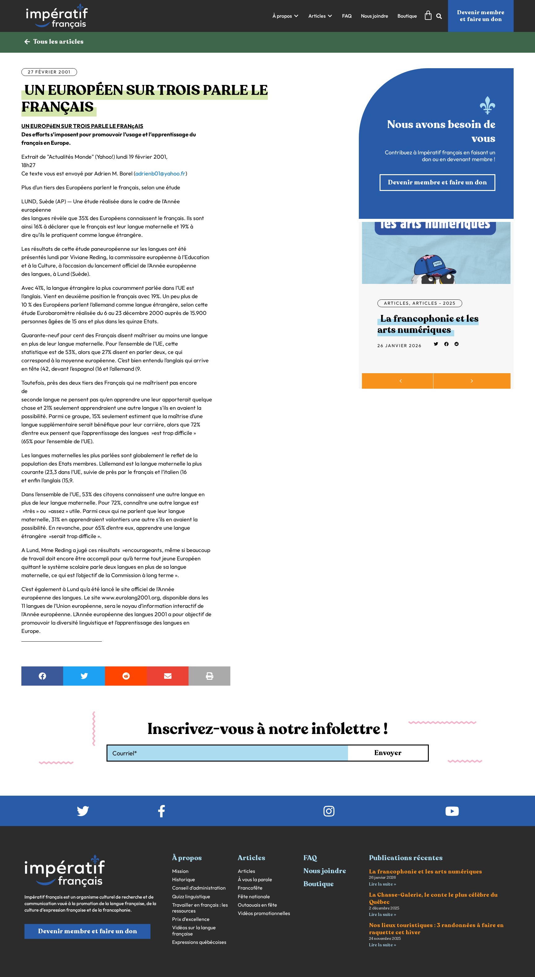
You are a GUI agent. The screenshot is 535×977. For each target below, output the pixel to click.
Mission (180, 871)
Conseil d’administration (199, 888)
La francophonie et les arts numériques (428, 324)
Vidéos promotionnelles (264, 913)
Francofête (250, 888)
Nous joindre (324, 871)
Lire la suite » (382, 884)
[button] (285, 16)
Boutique (318, 884)
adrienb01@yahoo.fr (160, 173)
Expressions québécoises (199, 942)
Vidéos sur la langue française (194, 930)
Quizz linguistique (191, 897)
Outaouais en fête (257, 905)
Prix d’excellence (191, 919)
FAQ (310, 858)
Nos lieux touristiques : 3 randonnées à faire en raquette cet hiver (436, 929)
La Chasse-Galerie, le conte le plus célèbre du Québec (433, 898)
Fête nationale (254, 897)
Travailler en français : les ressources (200, 908)
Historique (183, 879)
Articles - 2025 (434, 303)
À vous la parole (255, 879)
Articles (396, 303)
